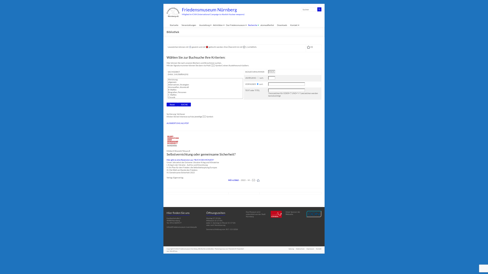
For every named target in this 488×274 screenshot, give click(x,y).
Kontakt (294, 25)
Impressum (310, 249)
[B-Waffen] (205, 89)
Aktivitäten (218, 25)
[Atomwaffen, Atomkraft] (205, 87)
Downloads (282, 25)
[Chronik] (205, 97)
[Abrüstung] (205, 79)
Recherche (252, 25)
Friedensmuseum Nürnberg (209, 9)
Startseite (174, 25)
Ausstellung (204, 25)
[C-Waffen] (205, 94)
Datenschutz (300, 249)
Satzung (291, 249)
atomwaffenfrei (267, 25)
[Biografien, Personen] (205, 92)
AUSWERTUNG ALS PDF (178, 123)
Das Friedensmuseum (235, 25)
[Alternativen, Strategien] (205, 84)
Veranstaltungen (188, 25)
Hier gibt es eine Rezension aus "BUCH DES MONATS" (190, 160)
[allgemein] (205, 82)
